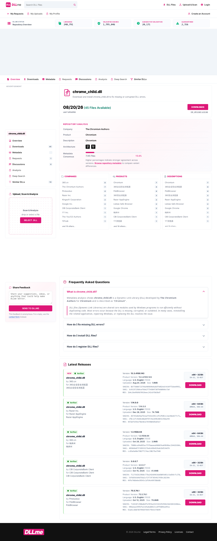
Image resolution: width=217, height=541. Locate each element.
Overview (15, 79)
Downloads (33, 79)
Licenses (179, 532)
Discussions (85, 79)
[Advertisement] (108, 52)
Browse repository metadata (108, 163)
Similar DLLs (140, 79)
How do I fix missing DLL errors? (86, 324)
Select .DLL (30, 220)
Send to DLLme (30, 308)
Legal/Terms (149, 532)
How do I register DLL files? (83, 346)
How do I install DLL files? (82, 335)
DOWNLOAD (195, 385)
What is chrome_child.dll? (82, 291)
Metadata (50, 79)
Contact (190, 532)
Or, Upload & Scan (199, 112)
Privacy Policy (165, 532)
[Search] (74, 4)
